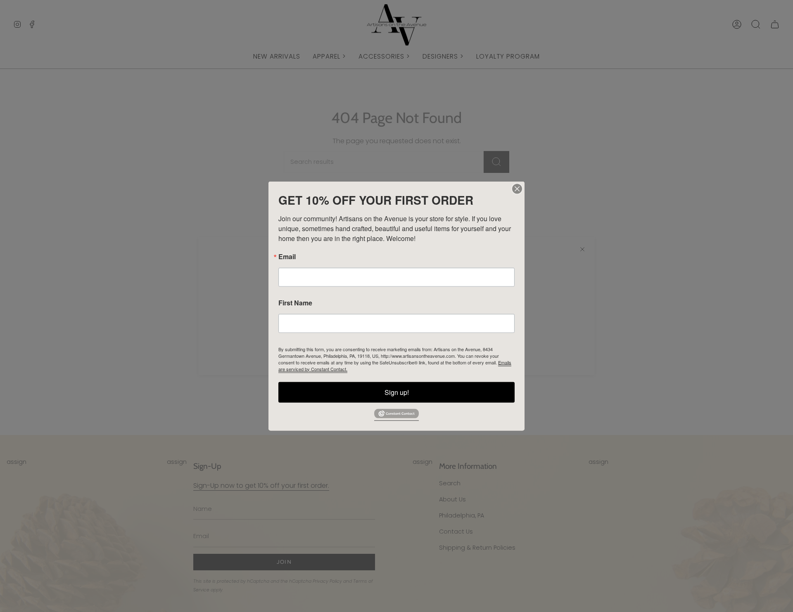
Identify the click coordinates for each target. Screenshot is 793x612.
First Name (295, 302)
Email (287, 256)
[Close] (517, 189)
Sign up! (397, 392)
